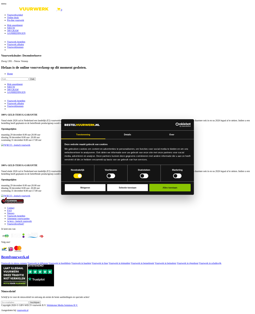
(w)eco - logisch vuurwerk (19, 221)
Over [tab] (171, 134)
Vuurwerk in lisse (100, 263)
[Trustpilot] (41, 285)
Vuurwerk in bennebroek (142, 263)
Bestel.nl (15, 257)
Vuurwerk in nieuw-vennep (14, 263)
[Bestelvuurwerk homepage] (29, 10)
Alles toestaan (170, 187)
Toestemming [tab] (83, 134)
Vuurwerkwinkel (15, 15)
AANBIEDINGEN (16, 33)
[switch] (111, 175)
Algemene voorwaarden (18, 218)
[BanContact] (4, 250)
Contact (10, 208)
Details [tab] (127, 134)
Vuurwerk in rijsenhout (187, 263)
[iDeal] (11, 250)
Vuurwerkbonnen (15, 47)
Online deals (13, 17)
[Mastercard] (17, 250)
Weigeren (85, 187)
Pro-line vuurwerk (15, 20)
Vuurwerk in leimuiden (119, 263)
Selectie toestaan (127, 187)
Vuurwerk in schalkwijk (210, 263)
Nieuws (10, 213)
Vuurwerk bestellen (16, 42)
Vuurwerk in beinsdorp (165, 263)
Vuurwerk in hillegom (37, 263)
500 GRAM (12, 30)
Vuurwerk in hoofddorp (60, 263)
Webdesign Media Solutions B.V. (62, 305)
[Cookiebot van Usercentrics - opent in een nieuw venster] (178, 125)
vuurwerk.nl (22, 310)
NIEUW (11, 28)
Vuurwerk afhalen (15, 44)
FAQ (9, 210)
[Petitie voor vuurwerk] (14, 285)
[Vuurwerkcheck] (12, 203)
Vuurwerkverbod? (15, 224)
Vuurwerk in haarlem (81, 263)
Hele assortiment (15, 25)
